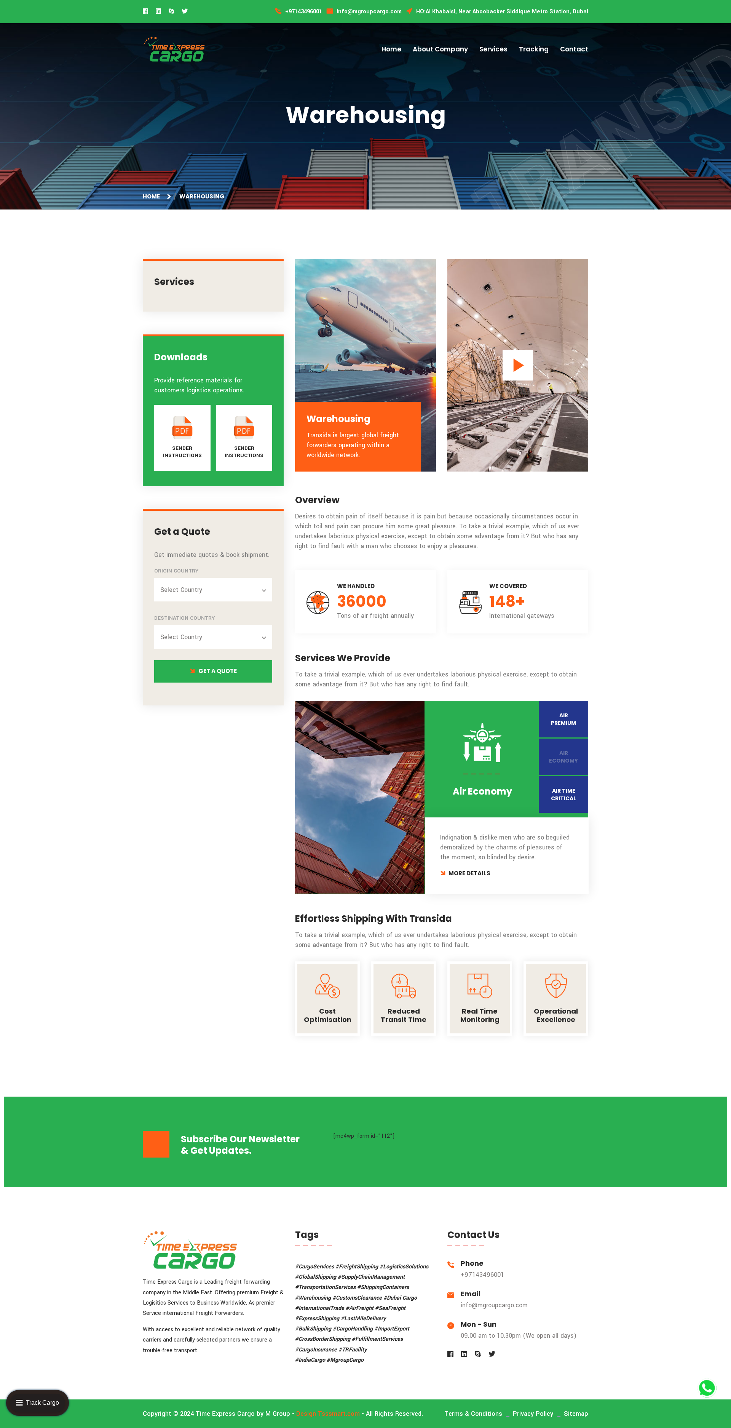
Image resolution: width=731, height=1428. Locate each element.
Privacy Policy (533, 1413)
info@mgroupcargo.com (494, 1305)
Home (391, 49)
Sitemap (576, 1413)
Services (493, 49)
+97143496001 (482, 1274)
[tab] (563, 719)
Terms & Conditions (473, 1413)
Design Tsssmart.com (328, 1413)
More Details (469, 873)
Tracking (534, 49)
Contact (574, 49)
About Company (440, 49)
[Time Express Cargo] (174, 49)
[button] (215, 589)
